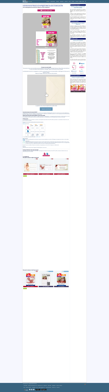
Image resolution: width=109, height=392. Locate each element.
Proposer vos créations (59, 385)
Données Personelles (48, 387)
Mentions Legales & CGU (42, 387)
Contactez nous (54, 387)
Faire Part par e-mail (40, 385)
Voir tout (25, 288)
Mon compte (82, 1)
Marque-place (45, 385)
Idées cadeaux (49, 385)
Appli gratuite (54, 385)
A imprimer (77, 1)
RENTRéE (47, 1)
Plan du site (58, 387)
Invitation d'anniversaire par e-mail (32, 385)
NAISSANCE (62, 1)
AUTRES (73, 1)
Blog (24, 387)
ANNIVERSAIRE (52, 1)
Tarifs (37, 387)
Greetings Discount (27, 390)
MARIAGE (57, 1)
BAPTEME (66, 1)
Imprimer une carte (46, 155)
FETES (70, 1)
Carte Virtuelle (25, 385)
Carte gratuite (34, 387)
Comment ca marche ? (28, 387)
